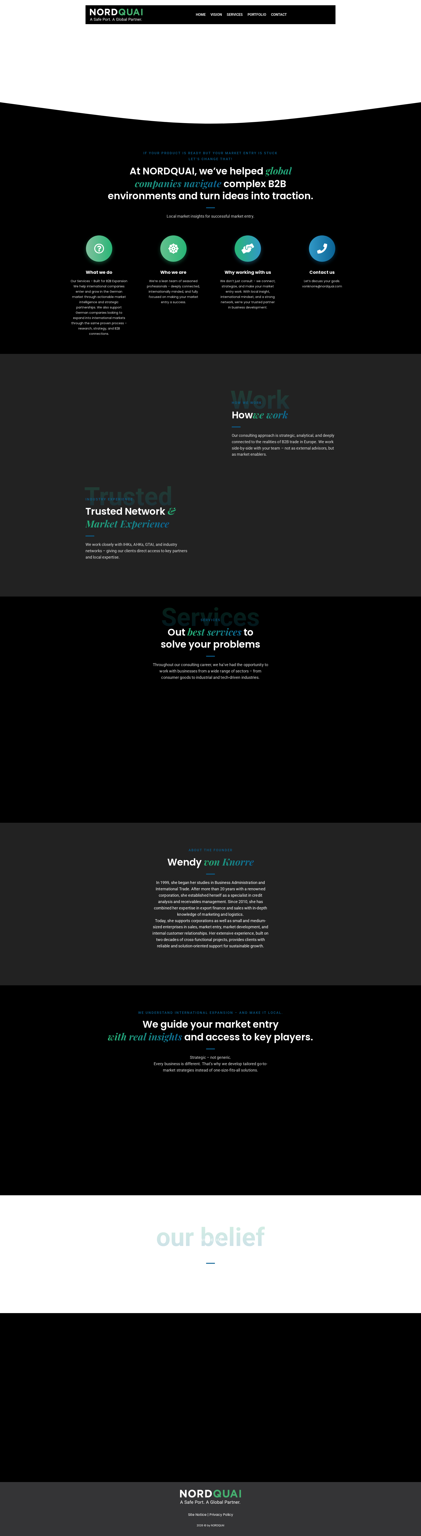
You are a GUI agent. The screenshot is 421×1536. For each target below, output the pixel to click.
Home (201, 15)
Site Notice (197, 1514)
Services (235, 15)
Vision (216, 15)
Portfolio (257, 15)
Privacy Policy (221, 1514)
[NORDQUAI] (116, 15)
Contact (279, 15)
